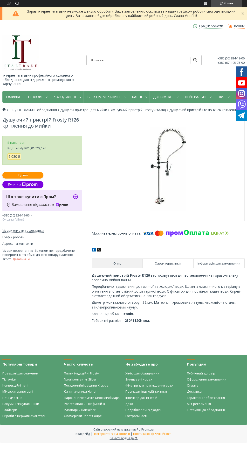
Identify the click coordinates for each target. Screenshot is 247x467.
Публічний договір (201, 373)
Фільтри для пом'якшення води (149, 385)
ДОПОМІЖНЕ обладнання (36, 110)
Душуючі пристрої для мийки (83, 110)
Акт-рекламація (199, 404)
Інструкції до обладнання (206, 410)
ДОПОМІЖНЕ (163, 97)
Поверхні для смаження (20, 373)
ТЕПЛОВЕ (35, 97)
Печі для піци (12, 397)
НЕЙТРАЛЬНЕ (196, 97)
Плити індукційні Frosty (81, 373)
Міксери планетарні (17, 391)
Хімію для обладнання (142, 373)
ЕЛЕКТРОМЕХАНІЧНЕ (104, 97)
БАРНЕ (137, 97)
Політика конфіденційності (152, 434)
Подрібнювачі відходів (143, 410)
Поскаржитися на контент (111, 434)
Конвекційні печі (15, 385)
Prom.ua (147, 429)
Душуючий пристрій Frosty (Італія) (138, 110)
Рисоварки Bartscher (80, 410)
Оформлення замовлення (206, 379)
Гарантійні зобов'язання (206, 397)
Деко (129, 404)
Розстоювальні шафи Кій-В (84, 404)
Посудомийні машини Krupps (86, 385)
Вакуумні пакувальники (20, 404)
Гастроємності (136, 416)
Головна (13, 97)
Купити (23, 175)
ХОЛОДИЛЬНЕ (65, 97)
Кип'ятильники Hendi (80, 391)
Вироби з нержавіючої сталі (23, 416)
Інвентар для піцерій (141, 397)
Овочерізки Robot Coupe (83, 416)
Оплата (193, 385)
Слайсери (9, 410)
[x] (99, 250)
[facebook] (94, 250)
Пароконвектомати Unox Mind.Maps (92, 397)
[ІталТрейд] (20, 53)
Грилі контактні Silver (80, 379)
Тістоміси (9, 379)
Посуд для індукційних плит (146, 391)
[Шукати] (195, 60)
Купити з (14, 184)
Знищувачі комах (138, 379)
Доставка (194, 391)
